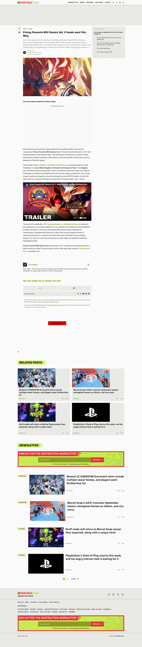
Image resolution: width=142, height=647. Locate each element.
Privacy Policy (85, 464)
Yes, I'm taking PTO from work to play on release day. (109, 38)
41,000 (73, 579)
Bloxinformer (63, 612)
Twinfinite (33, 609)
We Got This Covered (83, 609)
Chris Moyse (31, 51)
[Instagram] (88, 264)
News (82, 2)
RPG (54, 280)
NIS (40, 280)
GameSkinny (107, 609)
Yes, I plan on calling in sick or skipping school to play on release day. (108, 43)
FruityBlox (54, 612)
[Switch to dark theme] (120, 2)
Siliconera (72, 609)
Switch (58, 280)
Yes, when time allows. (103, 48)
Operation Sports (23, 612)
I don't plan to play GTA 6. (104, 52)
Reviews (90, 2)
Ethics (27, 602)
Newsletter (73, 2)
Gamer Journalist (96, 609)
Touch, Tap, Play (45, 612)
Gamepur (40, 609)
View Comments (57, 323)
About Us (21, 602)
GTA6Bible (71, 612)
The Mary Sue (34, 612)
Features (99, 2)
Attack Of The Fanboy (51, 609)
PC (43, 280)
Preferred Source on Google (55, 305)
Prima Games (63, 609)
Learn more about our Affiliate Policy (48, 302)
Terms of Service (74, 464)
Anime (28, 280)
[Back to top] (18, 352)
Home (25, 28)
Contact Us (33, 602)
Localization (35, 280)
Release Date (49, 280)
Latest (107, 2)
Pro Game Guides (23, 609)
